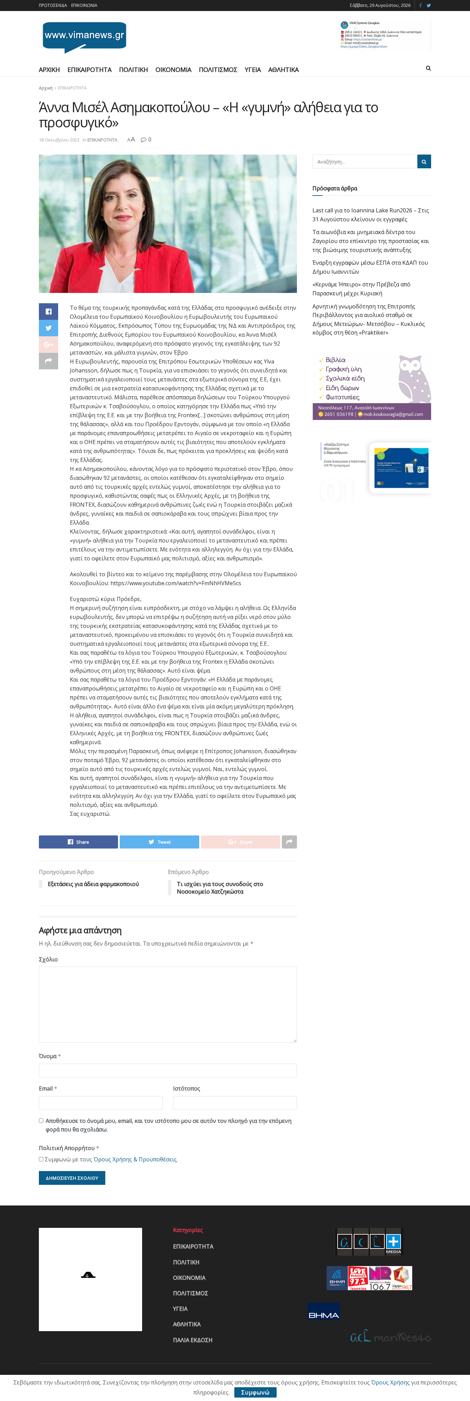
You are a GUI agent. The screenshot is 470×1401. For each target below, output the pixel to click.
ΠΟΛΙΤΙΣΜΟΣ (218, 69)
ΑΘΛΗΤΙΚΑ (283, 69)
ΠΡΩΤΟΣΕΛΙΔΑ (53, 5)
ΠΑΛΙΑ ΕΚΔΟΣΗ (193, 1340)
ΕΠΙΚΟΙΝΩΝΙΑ (84, 5)
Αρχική (46, 88)
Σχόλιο (48, 959)
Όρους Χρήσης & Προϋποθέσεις (135, 1159)
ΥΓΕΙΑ (253, 69)
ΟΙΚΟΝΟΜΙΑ (173, 69)
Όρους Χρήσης (390, 1382)
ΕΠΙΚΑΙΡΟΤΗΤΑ (89, 69)
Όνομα (50, 1056)
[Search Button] (424, 161)
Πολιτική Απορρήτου (69, 1148)
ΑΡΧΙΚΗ (49, 69)
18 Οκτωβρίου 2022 (59, 140)
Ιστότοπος (186, 1088)
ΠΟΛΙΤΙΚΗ (133, 69)
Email (48, 1088)
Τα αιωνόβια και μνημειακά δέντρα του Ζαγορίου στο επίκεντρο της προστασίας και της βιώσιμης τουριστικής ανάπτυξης (370, 240)
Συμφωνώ (255, 1392)
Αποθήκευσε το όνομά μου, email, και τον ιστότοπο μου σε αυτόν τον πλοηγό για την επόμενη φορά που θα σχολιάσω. (168, 1125)
